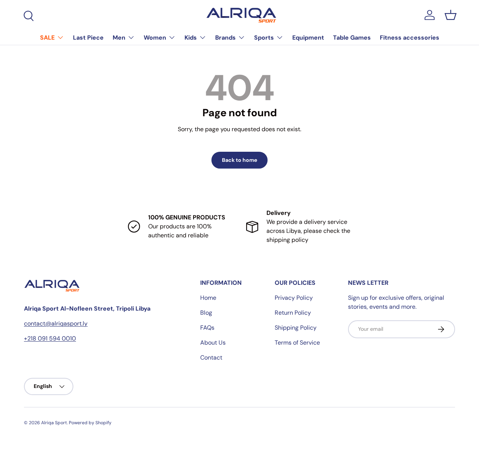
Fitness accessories (409, 37)
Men (119, 37)
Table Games (352, 37)
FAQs (207, 328)
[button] (450, 15)
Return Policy (293, 313)
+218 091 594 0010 (50, 338)
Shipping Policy (296, 328)
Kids (190, 37)
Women (155, 37)
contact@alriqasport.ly (56, 323)
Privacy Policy (294, 298)
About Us (213, 342)
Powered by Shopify (90, 423)
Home (208, 298)
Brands (225, 37)
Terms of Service (297, 342)
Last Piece (88, 37)
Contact (211, 357)
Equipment (308, 37)
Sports (264, 37)
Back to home (239, 160)
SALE (47, 37)
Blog (206, 313)
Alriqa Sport (54, 423)
